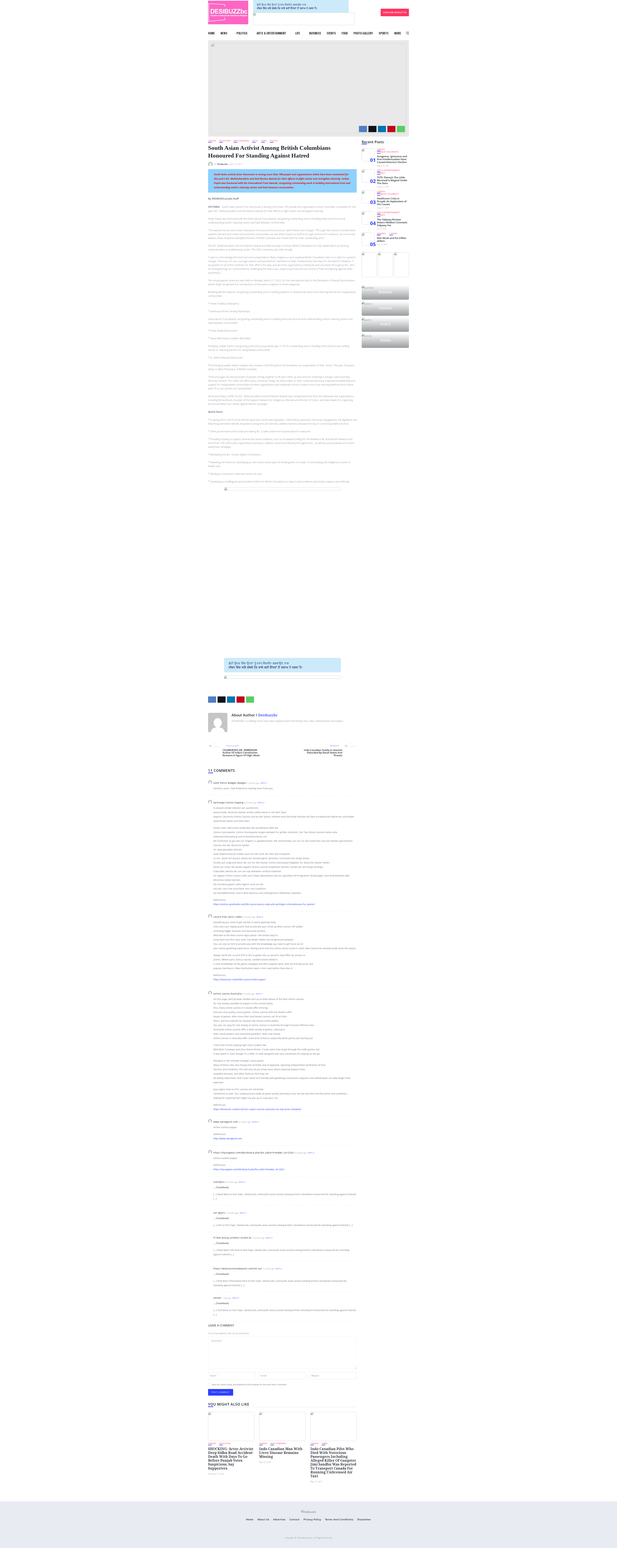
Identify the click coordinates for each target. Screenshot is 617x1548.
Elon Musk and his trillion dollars (391, 239)
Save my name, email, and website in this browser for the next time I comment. (249, 1384)
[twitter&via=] (372, 129)
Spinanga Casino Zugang (228, 802)
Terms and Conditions (339, 1519)
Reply (264, 783)
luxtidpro (219, 1181)
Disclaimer (364, 1519)
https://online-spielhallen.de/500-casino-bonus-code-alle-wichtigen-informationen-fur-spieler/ (264, 904)
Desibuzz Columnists (388, 152)
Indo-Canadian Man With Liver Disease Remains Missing (280, 1453)
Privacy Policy (312, 1519)
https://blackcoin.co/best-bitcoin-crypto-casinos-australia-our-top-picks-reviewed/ (257, 1109)
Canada (212, 141)
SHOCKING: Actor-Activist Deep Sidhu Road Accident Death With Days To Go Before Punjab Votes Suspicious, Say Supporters (230, 1459)
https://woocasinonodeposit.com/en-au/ (237, 1268)
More (397, 33)
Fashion (385, 308)
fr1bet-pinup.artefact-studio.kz (232, 1237)
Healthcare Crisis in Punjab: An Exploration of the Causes (391, 201)
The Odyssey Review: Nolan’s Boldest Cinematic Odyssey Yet (392, 222)
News (224, 33)
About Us (263, 1519)
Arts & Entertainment (271, 33)
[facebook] (363, 129)
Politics (242, 33)
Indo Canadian (241, 141)
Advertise (279, 1519)
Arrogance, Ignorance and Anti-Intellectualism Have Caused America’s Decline (392, 159)
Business (315, 33)
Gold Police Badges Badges (229, 782)
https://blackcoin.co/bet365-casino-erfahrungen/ (239, 979)
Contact (294, 1519)
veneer (217, 1297)
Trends (385, 340)
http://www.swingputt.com (227, 1138)
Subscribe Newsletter (395, 12)
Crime (324, 1443)
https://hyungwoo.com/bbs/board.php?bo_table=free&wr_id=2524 (253, 1152)
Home (211, 33)
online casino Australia (227, 993)
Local (255, 141)
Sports (384, 33)
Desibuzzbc (222, 164)
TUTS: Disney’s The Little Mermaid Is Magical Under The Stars (392, 180)
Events (331, 33)
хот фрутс (219, 1212)
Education (224, 141)
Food (345, 33)
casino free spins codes (227, 916)
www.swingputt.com (225, 1121)
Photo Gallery (363, 33)
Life (297, 33)
